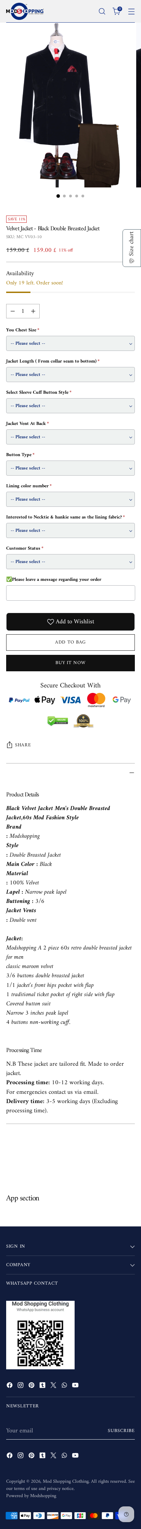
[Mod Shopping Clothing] (25, 11)
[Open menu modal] (131, 11)
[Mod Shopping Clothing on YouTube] (76, 1387)
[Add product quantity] (33, 311)
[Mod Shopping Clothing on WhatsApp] (65, 1387)
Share (23, 745)
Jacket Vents (22, 910)
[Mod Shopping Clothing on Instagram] (21, 1387)
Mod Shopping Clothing (66, 1481)
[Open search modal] (102, 11)
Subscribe (121, 1431)
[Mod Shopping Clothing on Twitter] (54, 1387)
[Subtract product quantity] (13, 311)
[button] (132, 248)
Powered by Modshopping (31, 1496)
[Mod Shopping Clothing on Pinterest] (32, 1387)
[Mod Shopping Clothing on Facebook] (10, 1387)
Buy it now (70, 663)
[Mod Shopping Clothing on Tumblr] (43, 1387)
